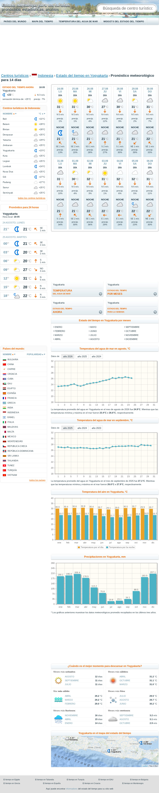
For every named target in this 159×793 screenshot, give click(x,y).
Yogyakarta (9, 150)
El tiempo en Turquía (75, 780)
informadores (71, 789)
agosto (95, 339)
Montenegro (15, 441)
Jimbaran (8, 145)
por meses (117, 292)
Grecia (11, 403)
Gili (4, 177)
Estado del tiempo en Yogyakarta (82, 75)
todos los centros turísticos (31, 198)
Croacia (12, 374)
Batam (6, 124)
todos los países (37, 480)
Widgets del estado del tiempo (123, 21)
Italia (10, 422)
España (11, 393)
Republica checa (17, 446)
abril (58, 339)
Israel (11, 417)
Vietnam (12, 475)
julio (93, 335)
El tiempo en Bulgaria (139, 780)
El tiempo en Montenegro (132, 783)
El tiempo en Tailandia (44, 780)
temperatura (62, 292)
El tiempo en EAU (105, 780)
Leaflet (145, 766)
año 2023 (96, 428)
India (10, 408)
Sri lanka (13, 456)
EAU (10, 383)
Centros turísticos (15, 75)
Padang (7, 182)
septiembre (132, 327)
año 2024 (96, 356)
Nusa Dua (8, 171)
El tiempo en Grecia (11, 783)
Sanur (6, 187)
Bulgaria (13, 359)
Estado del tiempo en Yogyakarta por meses (105, 320)
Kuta (5, 156)
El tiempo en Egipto (11, 780)
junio (93, 331)
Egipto (11, 388)
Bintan (6, 129)
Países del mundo (15, 21)
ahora (62, 310)
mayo (93, 327)
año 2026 (68, 356)
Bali (5, 119)
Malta (10, 432)
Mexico (12, 436)
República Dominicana (20, 451)
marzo (59, 335)
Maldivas (12, 427)
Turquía (12, 470)
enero (58, 327)
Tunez (10, 465)
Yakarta (7, 140)
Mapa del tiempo (42, 21)
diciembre (132, 339)
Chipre (11, 369)
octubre (131, 331)
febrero (60, 331)
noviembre (132, 335)
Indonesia (45, 75)
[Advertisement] (79, 49)
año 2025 (82, 356)
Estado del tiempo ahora (18, 87)
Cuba (10, 379)
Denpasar (8, 134)
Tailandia (12, 460)
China (10, 364)
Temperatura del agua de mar (78, 21)
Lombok (7, 166)
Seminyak (8, 192)
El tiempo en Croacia (91, 783)
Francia (12, 398)
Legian (6, 161)
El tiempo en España (52, 783)
